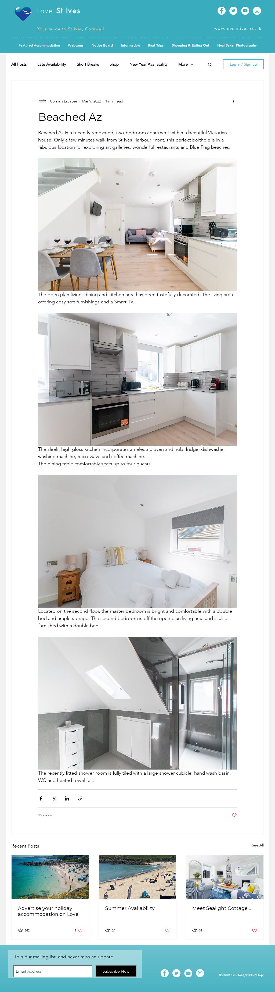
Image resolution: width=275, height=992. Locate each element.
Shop (114, 64)
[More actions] (233, 101)
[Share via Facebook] (40, 798)
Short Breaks (88, 64)
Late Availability (51, 64)
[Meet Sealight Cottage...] (224, 877)
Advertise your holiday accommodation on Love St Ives (48, 911)
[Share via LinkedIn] (67, 798)
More (183, 64)
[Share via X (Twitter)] (53, 798)
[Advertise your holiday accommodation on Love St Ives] (50, 877)
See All (258, 845)
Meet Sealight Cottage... (221, 908)
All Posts (19, 64)
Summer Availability (130, 908)
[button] (102, 45)
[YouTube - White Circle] (245, 11)
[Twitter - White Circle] (233, 11)
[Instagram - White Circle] (257, 11)
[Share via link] (80, 798)
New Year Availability (148, 64)
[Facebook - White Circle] (222, 11)
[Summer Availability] (137, 877)
